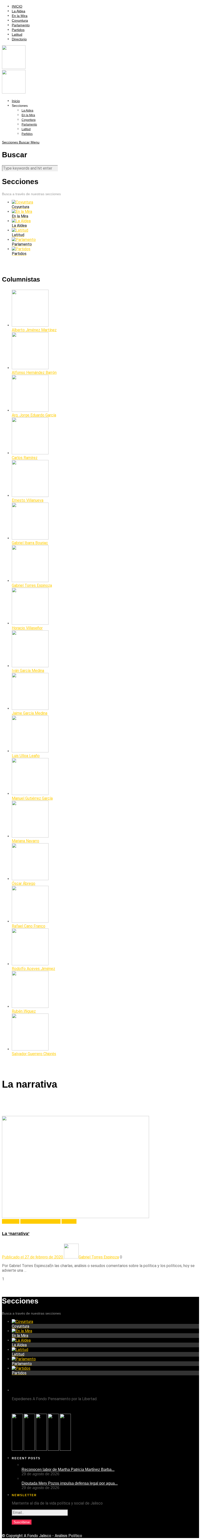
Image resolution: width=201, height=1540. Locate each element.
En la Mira (19, 16)
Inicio (16, 101)
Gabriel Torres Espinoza (40, 1221)
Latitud (17, 34)
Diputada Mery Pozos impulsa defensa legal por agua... (70, 1483)
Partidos (18, 30)
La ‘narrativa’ (15, 1233)
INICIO (17, 6)
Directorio (19, 39)
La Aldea (18, 11)
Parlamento (21, 25)
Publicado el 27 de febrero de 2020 (33, 1257)
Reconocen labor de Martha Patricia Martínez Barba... (68, 1469)
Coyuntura (20, 20)
